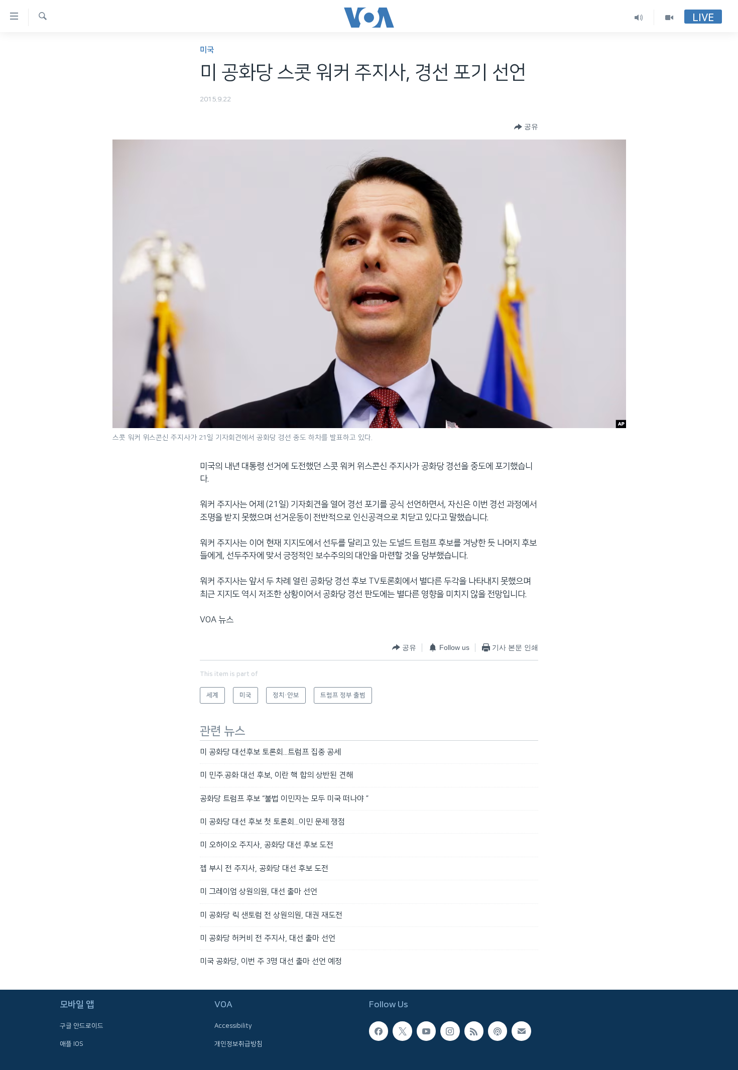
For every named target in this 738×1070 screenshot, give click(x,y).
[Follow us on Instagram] (449, 1030)
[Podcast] (497, 1030)
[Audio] (639, 17)
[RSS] (473, 1030)
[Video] (669, 17)
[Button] (526, 126)
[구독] (521, 1030)
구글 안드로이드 (81, 1025)
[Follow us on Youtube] (426, 1030)
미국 (207, 50)
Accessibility (233, 1025)
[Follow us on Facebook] (378, 1030)
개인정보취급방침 (238, 1043)
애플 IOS (71, 1043)
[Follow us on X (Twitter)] (402, 1030)
